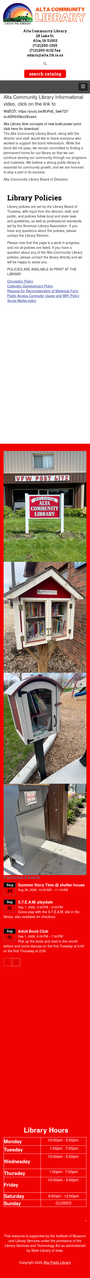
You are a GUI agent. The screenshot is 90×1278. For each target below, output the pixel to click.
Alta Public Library (57, 1262)
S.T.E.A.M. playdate (35, 902)
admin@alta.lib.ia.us (45, 55)
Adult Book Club (33, 931)
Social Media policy (21, 300)
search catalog (45, 74)
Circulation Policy (20, 281)
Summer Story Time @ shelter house (51, 885)
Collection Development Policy (30, 286)
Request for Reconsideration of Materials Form (42, 290)
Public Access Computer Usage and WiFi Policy (43, 295)
